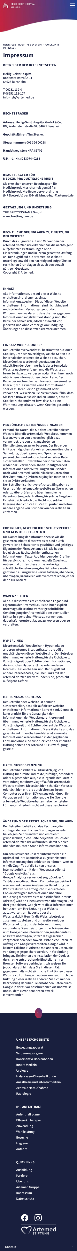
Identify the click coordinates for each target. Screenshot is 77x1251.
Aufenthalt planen (28, 1114)
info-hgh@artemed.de (18, 97)
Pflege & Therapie (28, 1120)
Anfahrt (21, 1149)
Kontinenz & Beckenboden (34, 1059)
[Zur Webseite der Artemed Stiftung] (38, 1230)
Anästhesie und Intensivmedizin (38, 1082)
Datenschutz (25, 1198)
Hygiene (22, 1143)
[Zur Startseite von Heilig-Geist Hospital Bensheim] (28, 5)
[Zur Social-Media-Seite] (24, 1218)
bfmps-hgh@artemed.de (56, 196)
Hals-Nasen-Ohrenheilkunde (36, 1076)
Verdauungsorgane (29, 1053)
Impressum (24, 1193)
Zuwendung (24, 1126)
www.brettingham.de (18, 216)
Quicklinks (25, 1162)
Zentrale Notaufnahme (32, 1088)
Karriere (22, 1175)
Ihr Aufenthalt (28, 1107)
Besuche (22, 1137)
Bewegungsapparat (29, 1047)
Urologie (22, 1070)
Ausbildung (24, 1170)
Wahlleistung (25, 1131)
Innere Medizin (26, 1065)
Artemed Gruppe (27, 1187)
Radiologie (23, 1093)
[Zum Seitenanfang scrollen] (38, 1013)
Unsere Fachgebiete (32, 1040)
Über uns (22, 1181)
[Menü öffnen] (72, 5)
